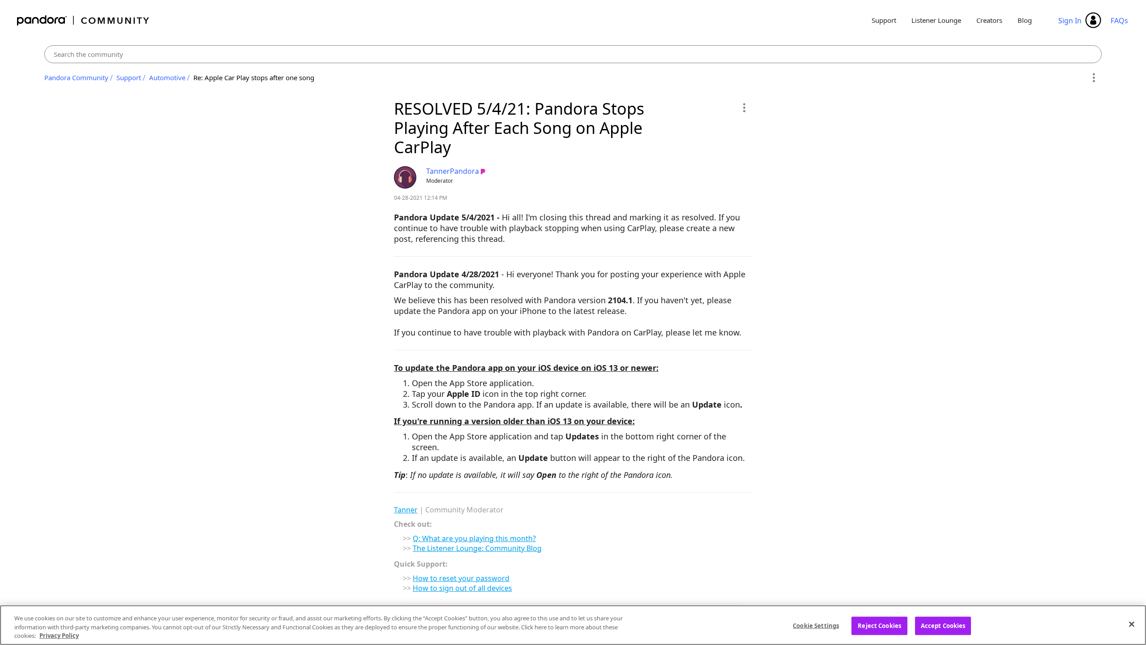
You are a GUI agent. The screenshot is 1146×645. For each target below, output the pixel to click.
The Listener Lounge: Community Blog (477, 548)
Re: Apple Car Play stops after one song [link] (253, 77)
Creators (989, 20)
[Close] (1132, 624)
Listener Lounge (936, 20)
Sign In (1070, 21)
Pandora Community (83, 20)
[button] (743, 107)
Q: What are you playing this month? (474, 538)
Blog (1025, 20)
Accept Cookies (943, 625)
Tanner (406, 510)
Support (884, 20)
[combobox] (573, 54)
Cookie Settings (816, 625)
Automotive (167, 77)
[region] (573, 625)
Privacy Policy (59, 636)
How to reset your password (461, 578)
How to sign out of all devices (462, 588)
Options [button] (1093, 77)
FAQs (1119, 21)
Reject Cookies (879, 625)
